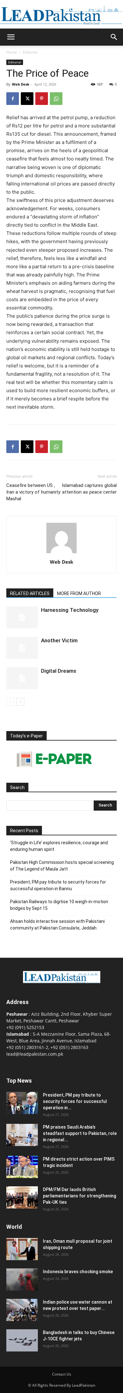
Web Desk (20, 84)
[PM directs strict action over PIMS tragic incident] (22, 1167)
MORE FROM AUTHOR (79, 593)
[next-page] (20, 702)
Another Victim (59, 640)
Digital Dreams (58, 671)
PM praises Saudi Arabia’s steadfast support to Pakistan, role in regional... (80, 1133)
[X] (27, 98)
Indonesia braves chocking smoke (78, 1271)
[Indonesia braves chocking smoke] (22, 1279)
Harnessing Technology (69, 610)
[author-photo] (61, 553)
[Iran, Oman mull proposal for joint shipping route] (22, 1249)
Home (11, 52)
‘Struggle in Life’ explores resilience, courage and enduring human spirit (59, 846)
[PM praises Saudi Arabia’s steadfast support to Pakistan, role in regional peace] (22, 1135)
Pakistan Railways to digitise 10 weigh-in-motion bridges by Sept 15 (59, 905)
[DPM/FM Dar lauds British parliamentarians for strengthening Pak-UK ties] (22, 1197)
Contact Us (61, 1374)
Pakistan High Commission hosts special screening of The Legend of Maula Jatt (62, 865)
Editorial (30, 52)
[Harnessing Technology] (22, 617)
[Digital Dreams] (22, 678)
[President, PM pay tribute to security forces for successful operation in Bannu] (22, 1103)
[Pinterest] (41, 98)
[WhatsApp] (56, 98)
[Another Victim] (22, 648)
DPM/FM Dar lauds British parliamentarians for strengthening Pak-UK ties (79, 1196)
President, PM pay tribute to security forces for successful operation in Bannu (58, 885)
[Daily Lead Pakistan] (61, 14)
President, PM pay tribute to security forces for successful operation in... (75, 1101)
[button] (11, 37)
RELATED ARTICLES (30, 593)
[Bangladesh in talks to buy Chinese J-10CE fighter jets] (22, 1340)
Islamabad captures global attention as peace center (89, 489)
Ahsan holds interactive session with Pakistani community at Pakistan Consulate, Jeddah (57, 924)
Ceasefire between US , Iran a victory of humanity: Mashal (33, 492)
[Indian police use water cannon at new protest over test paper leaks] (22, 1310)
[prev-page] (10, 702)
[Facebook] (12, 98)
